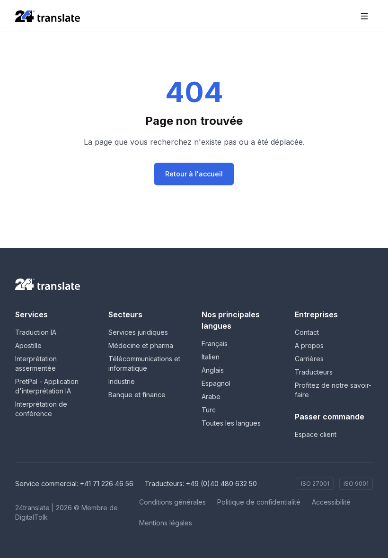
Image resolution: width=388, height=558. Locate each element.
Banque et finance (137, 395)
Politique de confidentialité (258, 502)
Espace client (315, 434)
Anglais (213, 370)
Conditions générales (172, 502)
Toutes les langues (231, 423)
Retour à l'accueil (194, 174)
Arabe (211, 396)
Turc (209, 410)
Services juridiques (138, 332)
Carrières (309, 359)
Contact (307, 332)
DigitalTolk (31, 517)
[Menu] (364, 16)
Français (215, 344)
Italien (211, 357)
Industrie (121, 381)
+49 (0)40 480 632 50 (221, 484)
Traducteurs (314, 372)
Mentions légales (165, 523)
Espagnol (216, 383)
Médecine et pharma (140, 345)
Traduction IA (35, 332)
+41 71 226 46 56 (106, 484)
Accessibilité (331, 502)
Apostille (28, 345)
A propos (309, 345)
